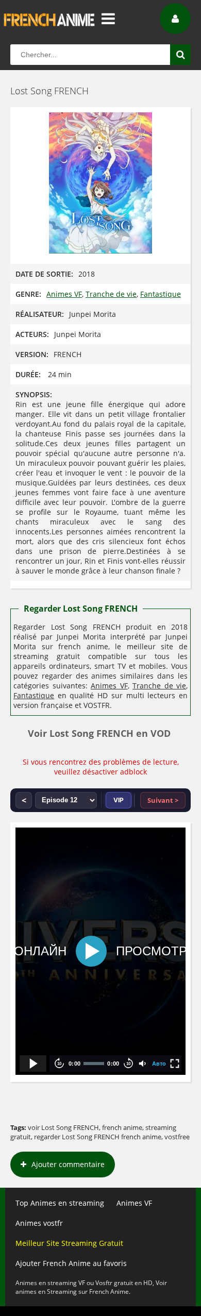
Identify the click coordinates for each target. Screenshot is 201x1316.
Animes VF (64, 294)
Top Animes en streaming (59, 1203)
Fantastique (160, 294)
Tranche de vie (111, 294)
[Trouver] (180, 54)
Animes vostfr (39, 1223)
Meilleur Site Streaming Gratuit (69, 1243)
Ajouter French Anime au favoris (71, 1263)
